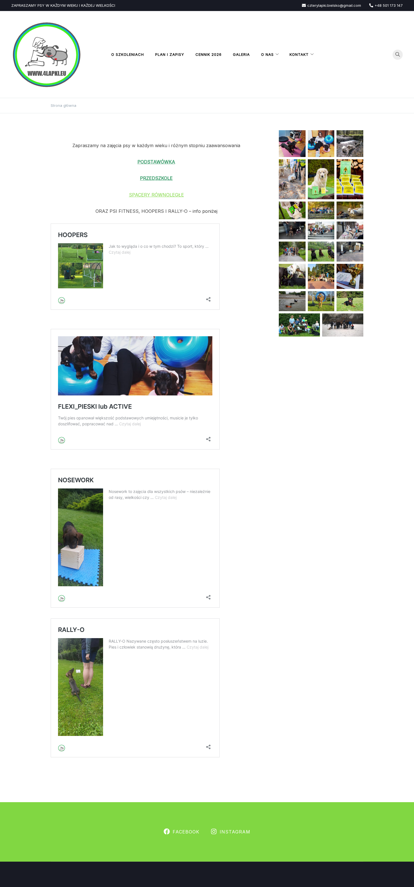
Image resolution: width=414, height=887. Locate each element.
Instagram (235, 832)
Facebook (186, 832)
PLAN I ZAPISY (169, 54)
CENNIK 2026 (208, 54)
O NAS (267, 54)
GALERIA (241, 54)
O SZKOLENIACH (127, 54)
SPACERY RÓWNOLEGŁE (156, 195)
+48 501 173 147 (389, 5)
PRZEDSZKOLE (156, 178)
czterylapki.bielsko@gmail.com (334, 5)
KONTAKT (299, 54)
